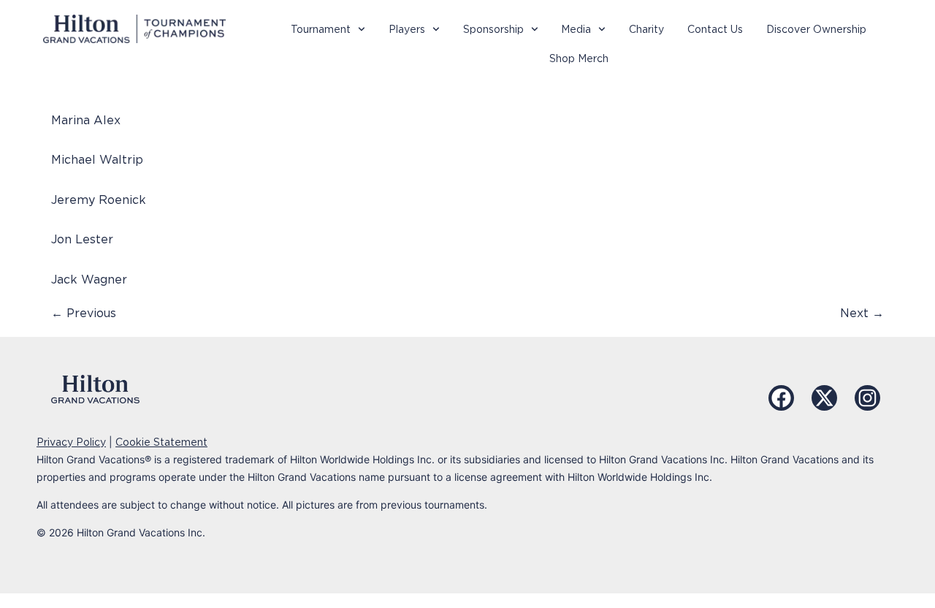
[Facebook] (781, 398)
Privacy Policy (71, 442)
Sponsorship (493, 29)
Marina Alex (86, 120)
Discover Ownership (816, 29)
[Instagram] (867, 398)
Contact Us (715, 29)
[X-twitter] (824, 398)
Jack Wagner (89, 279)
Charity (646, 29)
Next (862, 313)
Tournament (321, 29)
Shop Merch (578, 58)
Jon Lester (82, 239)
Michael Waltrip (97, 160)
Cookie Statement (161, 442)
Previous (83, 313)
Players (407, 29)
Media (576, 29)
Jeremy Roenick (98, 200)
